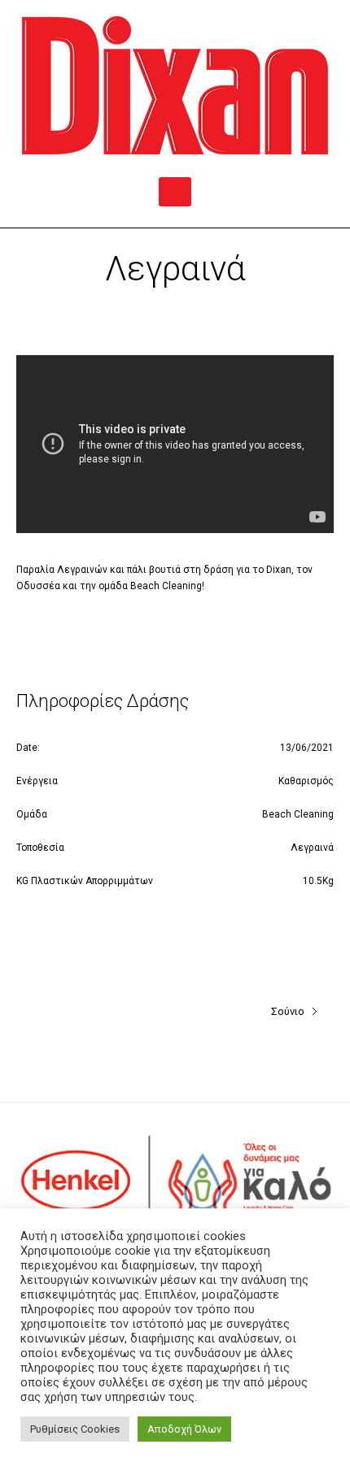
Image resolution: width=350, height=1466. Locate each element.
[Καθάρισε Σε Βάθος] (175, 85)
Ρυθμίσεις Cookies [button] (75, 1429)
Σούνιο (287, 1011)
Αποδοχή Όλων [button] (184, 1429)
